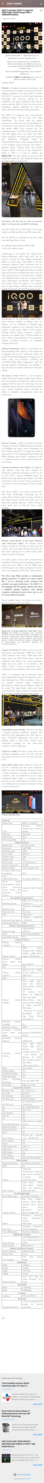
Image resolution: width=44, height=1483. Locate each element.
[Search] (41, 4)
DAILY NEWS (14, 3)
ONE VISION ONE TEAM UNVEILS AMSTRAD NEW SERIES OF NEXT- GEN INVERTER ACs (18, 1444)
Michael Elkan (26, 1479)
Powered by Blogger (23, 1475)
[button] (41, 11)
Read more (37, 1404)
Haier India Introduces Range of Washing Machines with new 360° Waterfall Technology (16, 1413)
